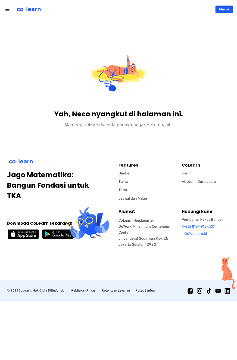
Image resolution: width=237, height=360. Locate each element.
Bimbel (124, 173)
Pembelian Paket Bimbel (202, 219)
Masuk (224, 9)
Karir (186, 173)
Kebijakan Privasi (83, 291)
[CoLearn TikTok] (209, 291)
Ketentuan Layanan (116, 291)
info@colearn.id (194, 234)
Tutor (122, 190)
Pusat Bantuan (145, 291)
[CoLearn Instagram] (199, 291)
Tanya (123, 182)
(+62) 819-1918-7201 (199, 226)
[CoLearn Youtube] (218, 291)
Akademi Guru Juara (199, 182)
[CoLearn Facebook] (190, 291)
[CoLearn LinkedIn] (227, 291)
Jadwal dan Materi (133, 198)
